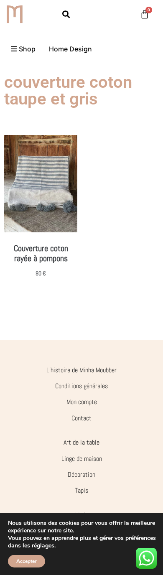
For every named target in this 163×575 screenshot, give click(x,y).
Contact (81, 418)
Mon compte (81, 401)
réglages (43, 546)
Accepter (26, 561)
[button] (66, 14)
